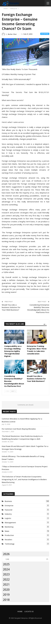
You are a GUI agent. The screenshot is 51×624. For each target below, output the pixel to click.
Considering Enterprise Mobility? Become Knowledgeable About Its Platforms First (38, 308)
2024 (6, 569)
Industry (8, 514)
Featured (8, 510)
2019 (6, 594)
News (7, 531)
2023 (6, 574)
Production (9, 535)
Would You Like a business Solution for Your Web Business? (11, 307)
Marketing (9, 527)
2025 (6, 564)
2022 (6, 579)
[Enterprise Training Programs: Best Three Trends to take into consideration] (37, 337)
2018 (6, 600)
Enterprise (45, 34)
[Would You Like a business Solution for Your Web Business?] (37, 367)
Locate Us (28, 611)
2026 (6, 554)
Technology (9, 544)
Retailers (8, 539)
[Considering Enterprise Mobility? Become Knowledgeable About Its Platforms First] (14, 367)
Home (19, 611)
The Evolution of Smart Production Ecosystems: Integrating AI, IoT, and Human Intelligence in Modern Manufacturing (24, 479)
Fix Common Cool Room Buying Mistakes (19, 429)
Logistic (8, 518)
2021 (6, 584)
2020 (6, 589)
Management (10, 522)
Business (8, 501)
